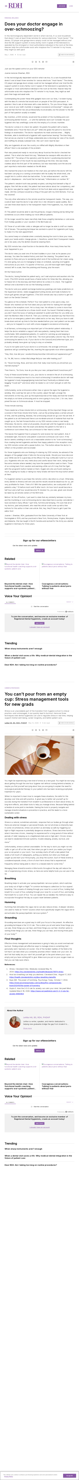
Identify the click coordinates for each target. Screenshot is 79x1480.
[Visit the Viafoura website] (69, 611)
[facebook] (33, 62)
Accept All (69, 1475)
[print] (73, 62)
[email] (46, 62)
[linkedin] (36, 62)
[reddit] (43, 62)
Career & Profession (12, 688)
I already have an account (39, 627)
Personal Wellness (11, 18)
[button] (6, 6)
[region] (39, 607)
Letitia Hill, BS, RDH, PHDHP (16, 723)
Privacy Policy (8, 1476)
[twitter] (39, 62)
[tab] (10, 602)
